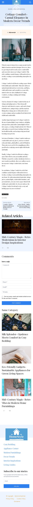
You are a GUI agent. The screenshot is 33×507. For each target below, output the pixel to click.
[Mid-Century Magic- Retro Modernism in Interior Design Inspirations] (16, 226)
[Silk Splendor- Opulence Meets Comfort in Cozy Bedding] (16, 322)
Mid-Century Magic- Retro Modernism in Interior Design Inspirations (16, 239)
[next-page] (9, 248)
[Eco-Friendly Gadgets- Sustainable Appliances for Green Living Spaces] (16, 354)
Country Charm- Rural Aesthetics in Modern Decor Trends (8, 207)
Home (10, 9)
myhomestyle (12, 32)
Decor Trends (19, 9)
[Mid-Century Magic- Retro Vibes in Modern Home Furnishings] (16, 387)
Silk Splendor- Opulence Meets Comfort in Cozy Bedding (15, 337)
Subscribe (16, 486)
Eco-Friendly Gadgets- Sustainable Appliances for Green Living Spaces (16, 370)
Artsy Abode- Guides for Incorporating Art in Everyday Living (23, 206)
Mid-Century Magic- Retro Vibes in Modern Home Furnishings (16, 403)
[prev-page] (4, 248)
